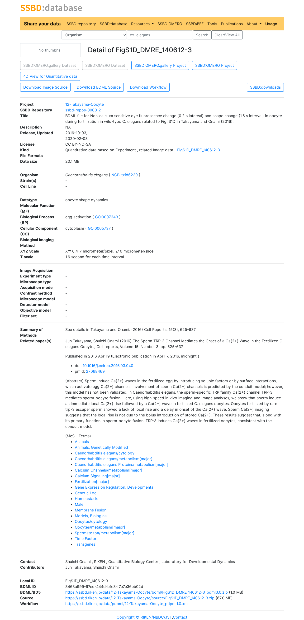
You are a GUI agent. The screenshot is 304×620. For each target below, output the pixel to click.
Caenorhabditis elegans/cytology (104, 453)
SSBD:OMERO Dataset (105, 65)
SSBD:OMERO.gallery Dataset (49, 65)
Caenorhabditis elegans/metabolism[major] (113, 458)
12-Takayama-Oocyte (84, 104)
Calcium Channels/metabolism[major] (108, 470)
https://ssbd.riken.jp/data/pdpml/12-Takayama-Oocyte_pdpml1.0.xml (127, 603)
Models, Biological (91, 515)
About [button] (253, 23)
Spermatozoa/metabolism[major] (104, 532)
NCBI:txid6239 (124, 174)
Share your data (42, 24)
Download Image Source (45, 87)
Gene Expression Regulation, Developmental (114, 487)
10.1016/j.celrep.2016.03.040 (108, 365)
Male (79, 504)
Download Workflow (148, 87)
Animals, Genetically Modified (101, 447)
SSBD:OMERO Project (214, 65)
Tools (212, 23)
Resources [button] (141, 23)
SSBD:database (113, 23)
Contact (180, 617)
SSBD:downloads (265, 87)
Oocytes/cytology (91, 521)
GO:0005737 (99, 228)
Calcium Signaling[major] (97, 475)
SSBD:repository (81, 23)
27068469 (95, 371)
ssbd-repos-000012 (83, 110)
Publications (232, 23)
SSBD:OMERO (169, 23)
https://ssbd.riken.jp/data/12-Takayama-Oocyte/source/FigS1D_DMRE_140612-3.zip (139, 598)
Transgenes (85, 544)
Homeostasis (86, 498)
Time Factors (86, 538)
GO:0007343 (106, 217)
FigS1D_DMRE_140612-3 (198, 150)
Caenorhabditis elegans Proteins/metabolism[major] (121, 464)
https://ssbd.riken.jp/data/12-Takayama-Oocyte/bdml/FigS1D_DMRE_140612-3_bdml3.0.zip (146, 592)
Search (202, 35)
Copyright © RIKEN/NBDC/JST (144, 617)
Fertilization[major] (92, 481)
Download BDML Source (99, 87)
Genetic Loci (86, 493)
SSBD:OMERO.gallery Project (160, 65)
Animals (82, 441)
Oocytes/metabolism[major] (100, 527)
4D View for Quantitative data (50, 76)
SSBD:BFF (195, 23)
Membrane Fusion (90, 510)
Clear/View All (227, 35)
